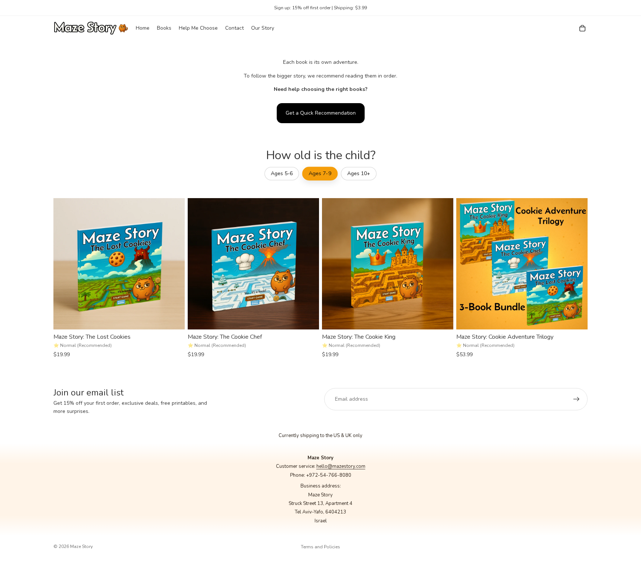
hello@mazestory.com (340, 466)
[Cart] (582, 28)
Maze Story (81, 546)
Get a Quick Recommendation (321, 112)
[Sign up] (576, 399)
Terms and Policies (320, 547)
